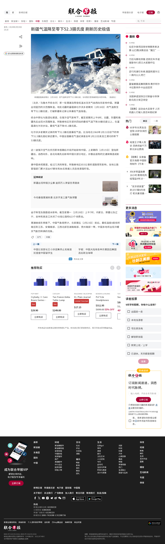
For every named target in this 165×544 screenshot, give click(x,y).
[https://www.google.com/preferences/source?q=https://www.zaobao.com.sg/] (154, 523)
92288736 (61, 515)
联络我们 (90, 492)
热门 (120, 467)
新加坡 (14, 21)
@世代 (100, 464)
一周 (156, 120)
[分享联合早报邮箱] (63, 498)
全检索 (47, 522)
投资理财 (58, 456)
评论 (78, 448)
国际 (31, 21)
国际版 (68, 487)
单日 (145, 120)
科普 (120, 451)
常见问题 (80, 492)
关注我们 (48, 492)
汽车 (120, 453)
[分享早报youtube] (43, 498)
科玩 (120, 448)
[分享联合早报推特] (39, 498)
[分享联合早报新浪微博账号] (55, 498)
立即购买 (38, 316)
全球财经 (58, 451)
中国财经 (58, 453)
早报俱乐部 (127, 12)
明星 (78, 462)
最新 (7, 21)
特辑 (120, 461)
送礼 (78, 473)
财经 (23, 21)
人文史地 (101, 459)
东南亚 (45, 21)
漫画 (78, 453)
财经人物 (58, 470)
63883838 (46, 509)
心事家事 (122, 456)
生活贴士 (122, 470)
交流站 (78, 451)
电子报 (140, 12)
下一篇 (115, 244)
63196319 (52, 507)
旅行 (99, 453)
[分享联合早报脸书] (35, 498)
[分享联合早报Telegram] (51, 498)
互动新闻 (105, 21)
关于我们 (38, 492)
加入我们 (69, 492)
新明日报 (23, 12)
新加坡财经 (59, 448)
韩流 (78, 470)
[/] (82, 12)
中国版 (77, 487)
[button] (158, 12)
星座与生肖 (123, 472)
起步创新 (58, 467)
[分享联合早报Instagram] (47, 498)
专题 (113, 21)
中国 (37, 21)
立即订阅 (16, 483)
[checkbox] (129, 420)
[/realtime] (137, 36)
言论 (52, 21)
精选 (120, 459)
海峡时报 (68, 522)
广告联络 (59, 492)
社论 (78, 445)
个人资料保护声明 (141, 414)
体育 (82, 21)
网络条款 (22, 522)
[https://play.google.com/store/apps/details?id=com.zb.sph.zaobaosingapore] (95, 498)
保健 (76, 21)
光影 (120, 445)
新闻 (141, 450)
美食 (99, 451)
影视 (78, 465)
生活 (68, 21)
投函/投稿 (101, 492)
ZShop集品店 (57, 522)
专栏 (99, 461)
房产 (56, 459)
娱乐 (60, 21)
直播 (141, 461)
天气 (39, 237)
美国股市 (58, 461)
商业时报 (77, 522)
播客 (96, 21)
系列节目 (143, 458)
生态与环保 (101, 467)
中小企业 (58, 464)
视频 (88, 21)
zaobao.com (23, 539)
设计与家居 (101, 472)
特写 (99, 448)
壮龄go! (100, 445)
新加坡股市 (59, 445)
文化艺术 (101, 456)
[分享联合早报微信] (59, 498)
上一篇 (36, 244)
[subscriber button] (158, 12)
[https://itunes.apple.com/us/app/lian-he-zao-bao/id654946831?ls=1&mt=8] (78, 498)
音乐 (78, 468)
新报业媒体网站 (10, 522)
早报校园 (122, 464)
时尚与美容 (101, 470)
